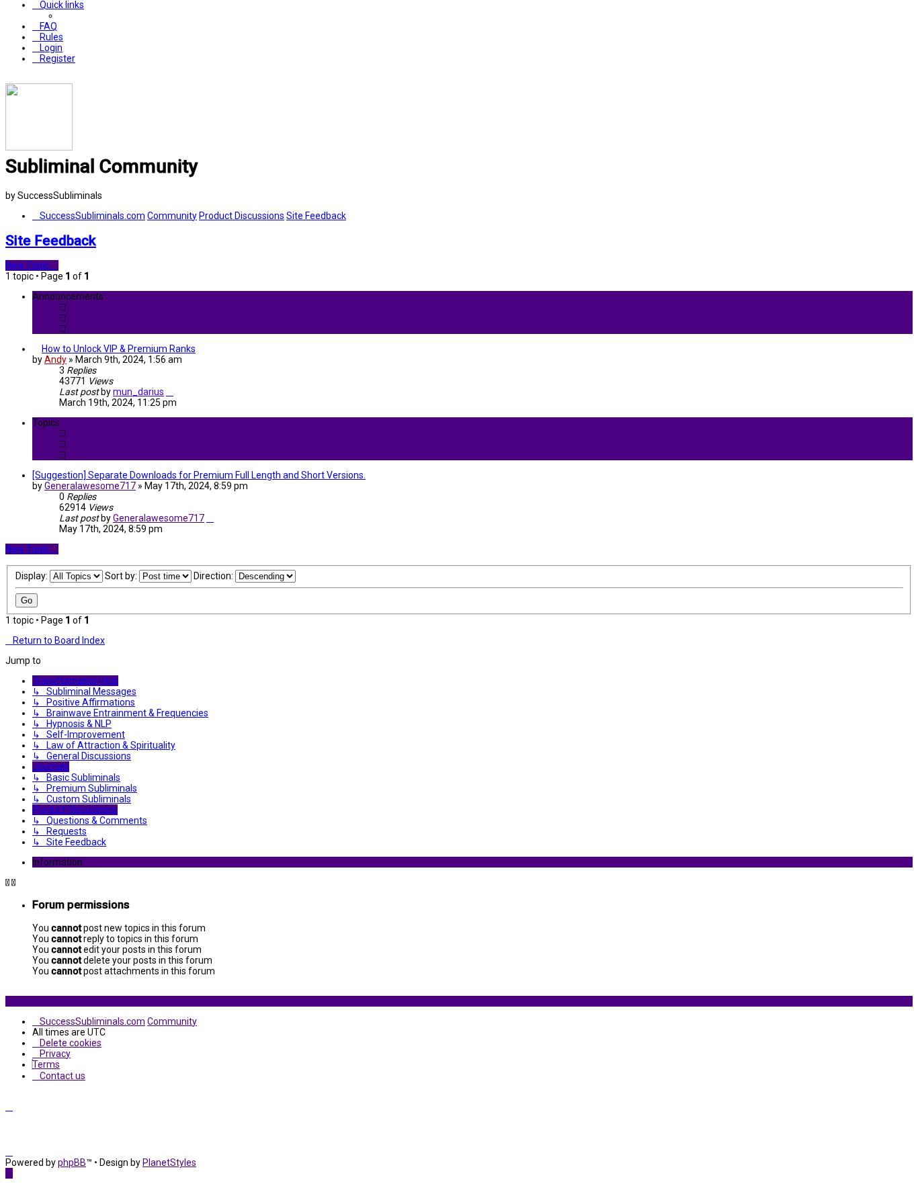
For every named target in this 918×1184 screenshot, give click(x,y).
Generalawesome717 (90, 485)
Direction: (214, 575)
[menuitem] (44, 26)
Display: (32, 575)
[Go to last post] (169, 391)
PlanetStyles (169, 1162)
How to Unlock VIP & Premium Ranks (119, 348)
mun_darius (138, 391)
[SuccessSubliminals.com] (39, 147)
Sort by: (122, 575)
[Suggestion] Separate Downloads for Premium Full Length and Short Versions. (199, 475)
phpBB (72, 1162)
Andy (55, 359)
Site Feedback (50, 240)
